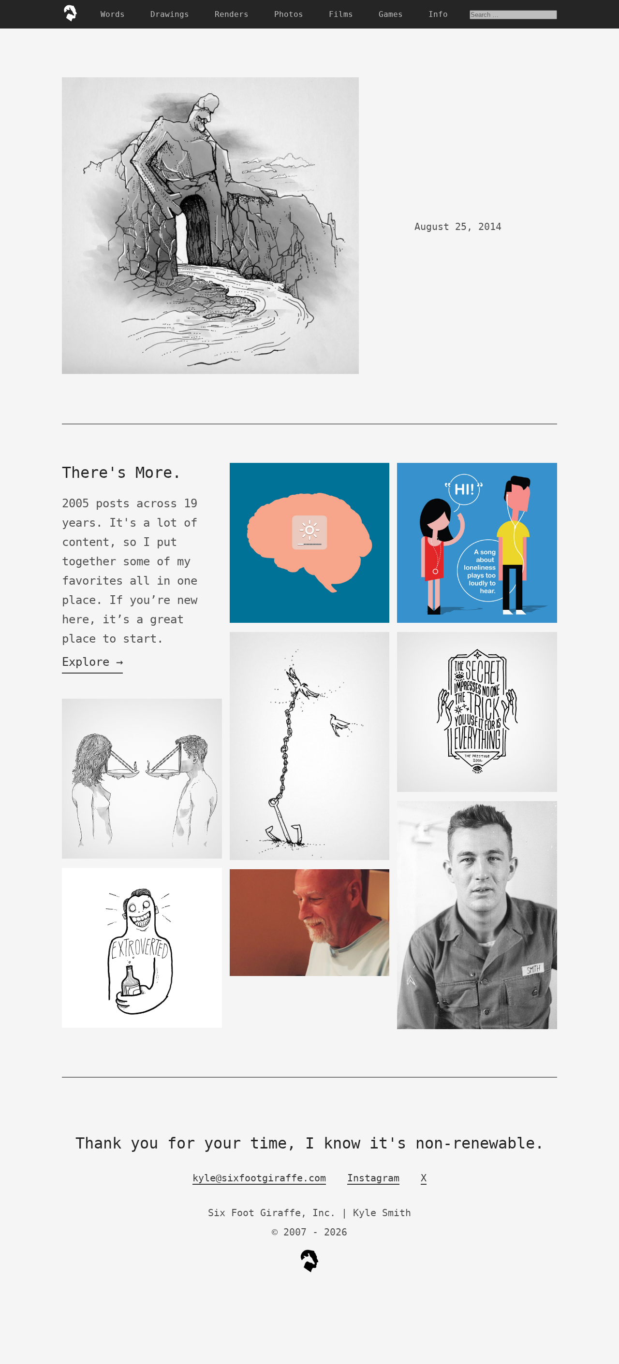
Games (391, 14)
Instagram (373, 1178)
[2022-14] (477, 789)
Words (113, 14)
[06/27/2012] (477, 620)
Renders (232, 14)
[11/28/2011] (310, 857)
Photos (288, 14)
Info (438, 14)
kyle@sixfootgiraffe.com (259, 1178)
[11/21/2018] (310, 973)
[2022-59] (142, 856)
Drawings (169, 14)
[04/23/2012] (310, 620)
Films (341, 14)
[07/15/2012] (477, 1027)
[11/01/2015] (142, 1025)
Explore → (92, 662)
